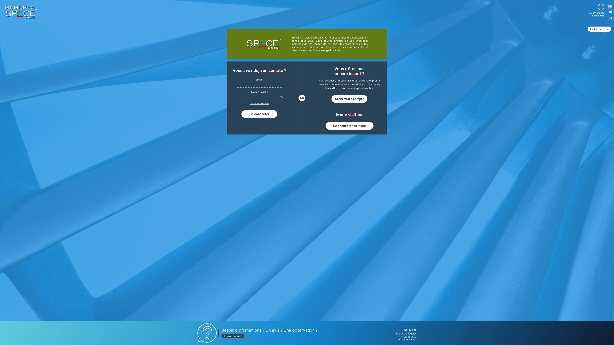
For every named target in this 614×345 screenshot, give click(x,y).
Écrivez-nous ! (233, 336)
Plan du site (409, 329)
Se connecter (259, 114)
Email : (259, 79)
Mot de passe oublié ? (259, 103)
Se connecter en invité (349, 126)
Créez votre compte (349, 99)
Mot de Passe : (259, 91)
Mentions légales (406, 333)
